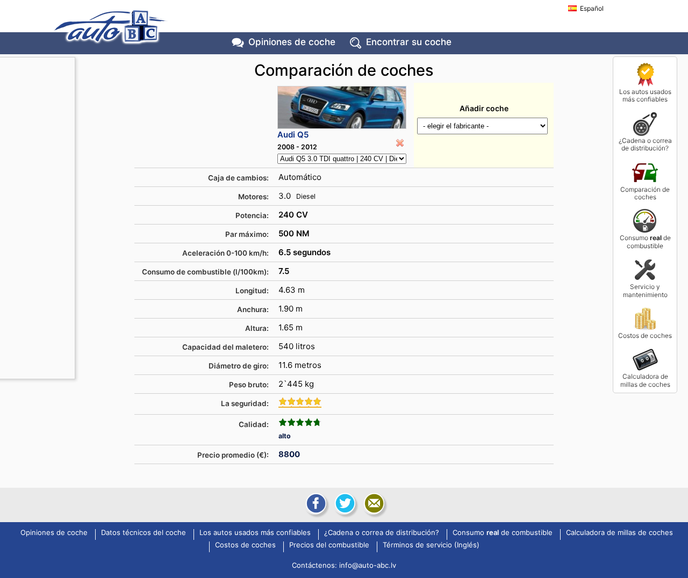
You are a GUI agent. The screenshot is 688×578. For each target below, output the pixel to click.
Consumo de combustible (645, 241)
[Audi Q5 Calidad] (299, 422)
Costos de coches (645, 335)
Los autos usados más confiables (645, 95)
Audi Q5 (293, 134)
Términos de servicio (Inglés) (431, 545)
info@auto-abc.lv (367, 565)
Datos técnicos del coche (143, 533)
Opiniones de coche (54, 533)
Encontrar (409, 42)
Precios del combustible (329, 545)
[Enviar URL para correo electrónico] (373, 503)
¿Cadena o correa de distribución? (645, 144)
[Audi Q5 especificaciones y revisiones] (341, 107)
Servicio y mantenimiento (645, 290)
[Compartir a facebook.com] (315, 503)
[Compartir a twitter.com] (344, 503)
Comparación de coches (645, 193)
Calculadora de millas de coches (645, 380)
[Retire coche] (400, 143)
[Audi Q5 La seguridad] (299, 402)
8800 (289, 454)
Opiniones (291, 42)
